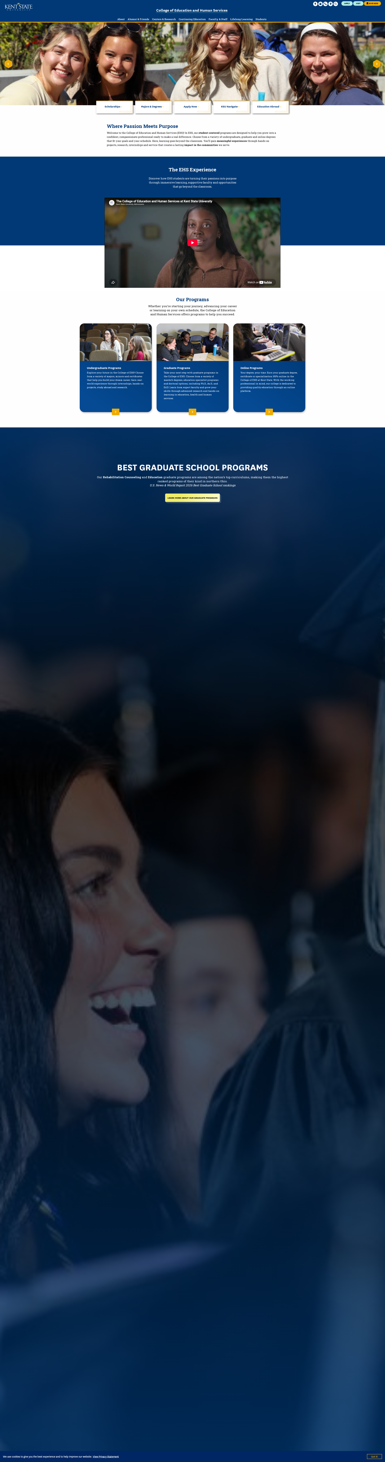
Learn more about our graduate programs (192, 497)
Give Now (373, 3)
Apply (347, 3)
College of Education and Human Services (192, 10)
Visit (358, 3)
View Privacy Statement (106, 1456)
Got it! (374, 1456)
